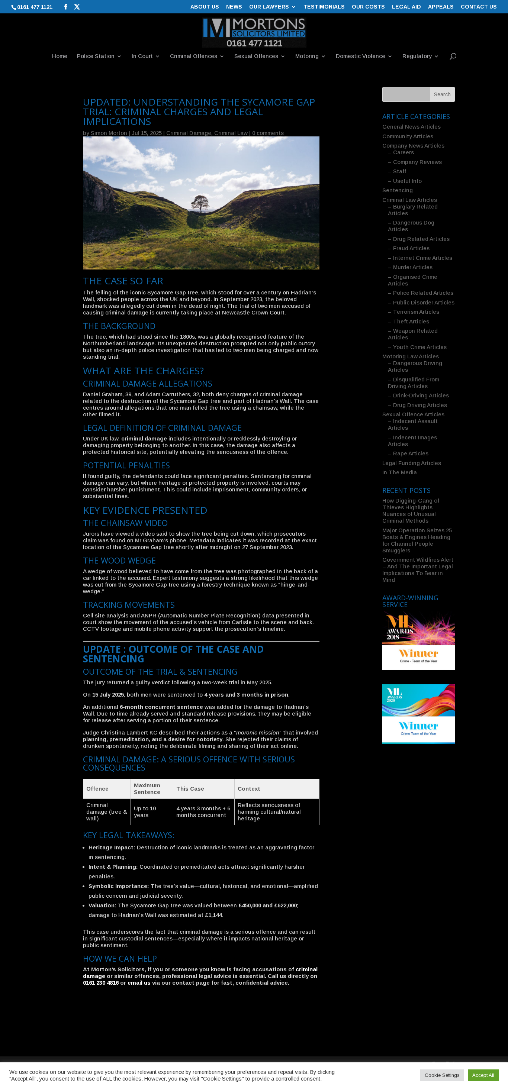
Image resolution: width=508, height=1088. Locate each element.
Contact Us (479, 7)
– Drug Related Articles (419, 239)
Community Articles (407, 136)
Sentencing (397, 190)
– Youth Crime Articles (417, 347)
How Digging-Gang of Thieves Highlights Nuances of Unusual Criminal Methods (410, 510)
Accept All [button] (483, 1075)
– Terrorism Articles (413, 312)
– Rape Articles (408, 453)
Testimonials (324, 7)
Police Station (96, 56)
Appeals (441, 7)
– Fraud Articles (409, 248)
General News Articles (411, 126)
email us (139, 982)
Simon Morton (109, 133)
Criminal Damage (188, 133)
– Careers (401, 152)
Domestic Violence (360, 56)
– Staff (397, 171)
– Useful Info (405, 181)
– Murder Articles (410, 267)
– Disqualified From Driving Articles (413, 382)
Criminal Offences (193, 56)
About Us (204, 7)
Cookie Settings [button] (442, 1075)
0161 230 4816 (101, 982)
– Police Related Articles (420, 293)
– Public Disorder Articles (421, 302)
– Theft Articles (408, 321)
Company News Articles (413, 145)
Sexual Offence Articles (413, 414)
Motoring (307, 56)
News (234, 7)
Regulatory (417, 56)
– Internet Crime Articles (420, 258)
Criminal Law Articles (409, 200)
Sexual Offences (256, 56)
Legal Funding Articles (411, 463)
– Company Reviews (415, 162)
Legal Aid (406, 7)
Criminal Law (231, 133)
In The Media (399, 472)
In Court (142, 56)
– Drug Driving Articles (417, 405)
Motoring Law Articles (410, 356)
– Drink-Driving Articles (418, 395)
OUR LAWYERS (269, 7)
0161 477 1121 (34, 7)
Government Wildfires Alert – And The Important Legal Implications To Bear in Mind (417, 569)
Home (59, 56)
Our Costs (368, 7)
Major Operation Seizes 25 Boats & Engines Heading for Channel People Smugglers (417, 540)
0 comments (268, 133)
